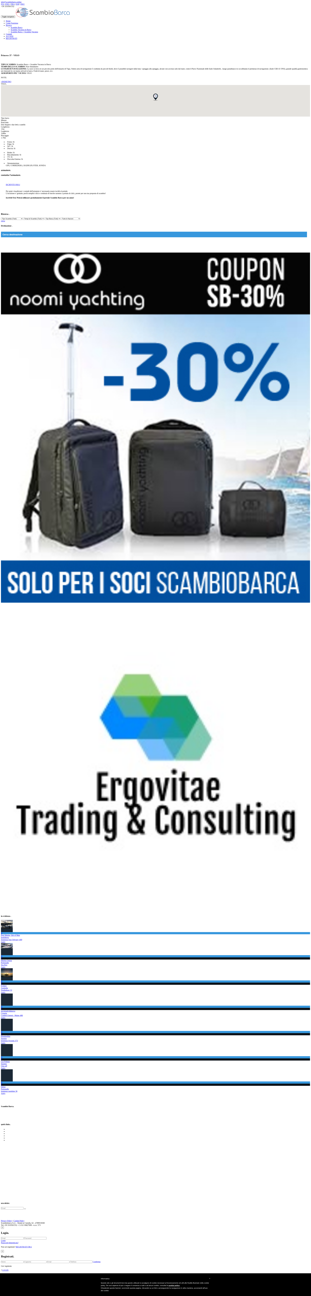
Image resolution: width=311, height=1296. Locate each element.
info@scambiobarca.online (11, 2)
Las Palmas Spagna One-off (5, 1064)
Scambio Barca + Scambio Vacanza (24, 32)
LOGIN (5, 1270)
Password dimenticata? (9, 1243)
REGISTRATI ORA (24, 1247)
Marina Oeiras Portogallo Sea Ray (6, 963)
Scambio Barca (16, 27)
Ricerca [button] (9, 25)
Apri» (3, 942)
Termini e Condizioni (14, 1136)
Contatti (9, 34)
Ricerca (9, 1134)
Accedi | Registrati (13, 1140)
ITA (2, 4)
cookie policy (174, 1285)
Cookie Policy (18, 1221)
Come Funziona (12, 23)
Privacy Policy (6, 1221)
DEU (23, 4)
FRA (13, 4)
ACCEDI (9, 36)
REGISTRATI (11, 38)
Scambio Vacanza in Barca (21, 30)
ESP (17, 4)
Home (8, 21)
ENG (7, 4)
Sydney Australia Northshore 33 (6, 988)
